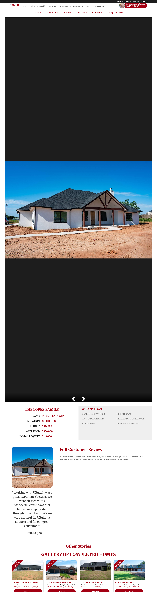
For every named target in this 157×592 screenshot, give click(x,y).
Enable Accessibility (140, 1)
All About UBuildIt (124, 1)
